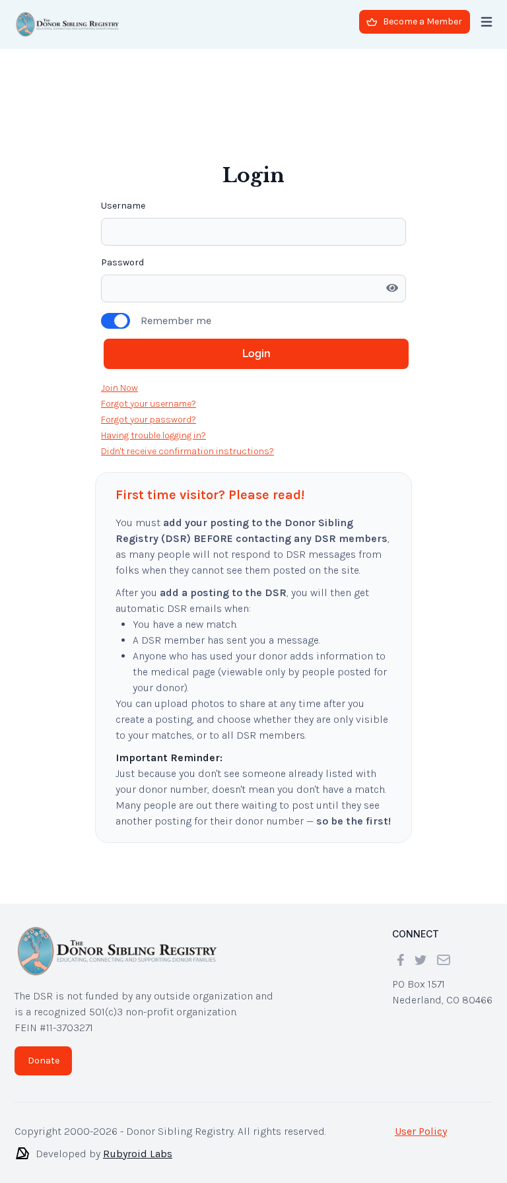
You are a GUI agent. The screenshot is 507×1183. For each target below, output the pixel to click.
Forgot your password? (148, 348)
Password (122, 191)
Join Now (119, 316)
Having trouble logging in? (153, 364)
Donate (43, 1060)
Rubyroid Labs (137, 1153)
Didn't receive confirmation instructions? (187, 380)
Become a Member (422, 21)
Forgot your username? (148, 332)
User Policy (421, 1131)
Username (123, 134)
